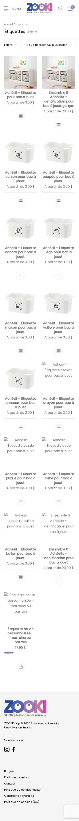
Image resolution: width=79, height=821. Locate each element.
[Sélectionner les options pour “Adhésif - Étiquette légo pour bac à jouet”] (58, 275)
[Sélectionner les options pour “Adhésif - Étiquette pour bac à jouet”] (20, 116)
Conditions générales (19, 796)
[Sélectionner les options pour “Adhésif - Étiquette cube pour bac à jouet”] (58, 501)
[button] (20, 666)
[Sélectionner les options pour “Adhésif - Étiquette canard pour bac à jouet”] (20, 275)
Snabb (27, 727)
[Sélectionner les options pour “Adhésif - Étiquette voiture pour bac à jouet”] (58, 351)
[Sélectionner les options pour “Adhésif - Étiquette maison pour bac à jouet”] (20, 351)
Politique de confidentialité (22, 790)
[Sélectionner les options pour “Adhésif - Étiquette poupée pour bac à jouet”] (58, 200)
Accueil (8, 24)
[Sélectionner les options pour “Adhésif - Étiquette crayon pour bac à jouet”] (58, 426)
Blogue (9, 771)
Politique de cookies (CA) (21, 802)
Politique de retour (16, 777)
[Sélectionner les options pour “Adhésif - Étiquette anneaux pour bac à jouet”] (20, 426)
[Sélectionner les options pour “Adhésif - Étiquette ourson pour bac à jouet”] (20, 200)
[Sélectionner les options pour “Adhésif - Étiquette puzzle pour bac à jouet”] (20, 501)
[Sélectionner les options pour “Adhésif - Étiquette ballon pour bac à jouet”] (20, 577)
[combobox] (48, 45)
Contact (9, 784)
